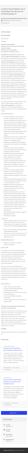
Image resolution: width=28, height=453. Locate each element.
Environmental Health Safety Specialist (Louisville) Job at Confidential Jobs (12, 382)
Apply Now (13, 413)
